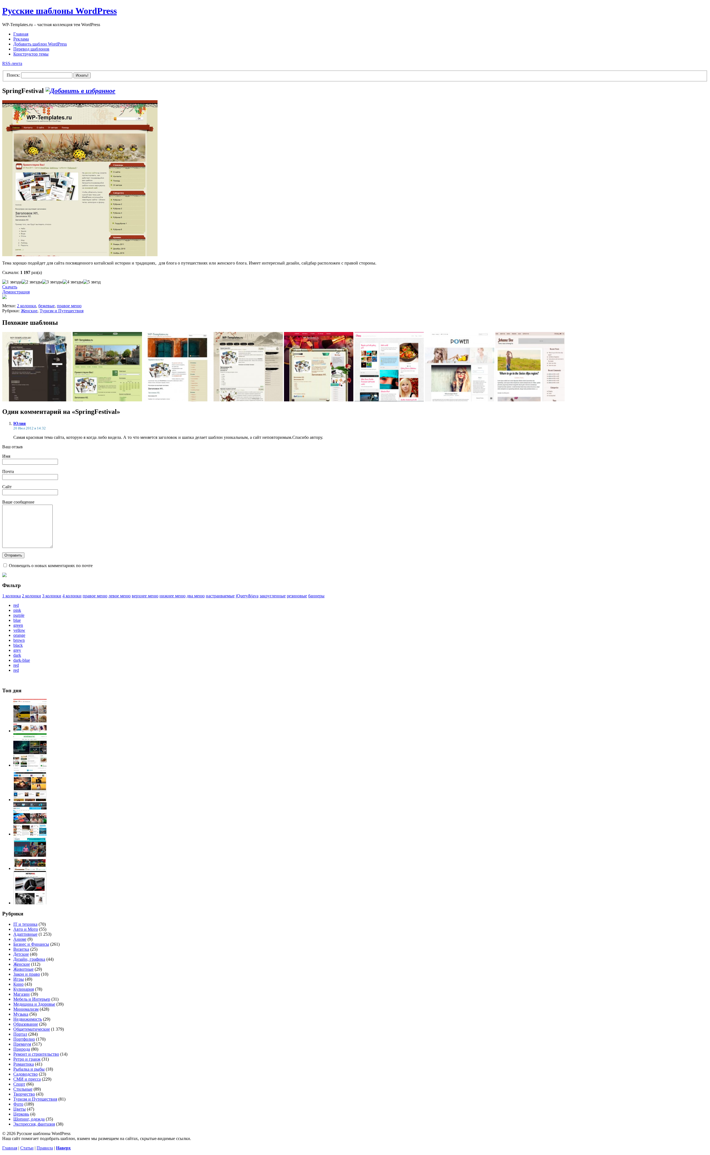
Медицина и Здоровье (34, 1004)
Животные (23, 969)
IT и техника (25, 924)
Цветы (19, 1109)
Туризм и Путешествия (61, 310)
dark (17, 655)
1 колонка (11, 595)
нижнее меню (172, 595)
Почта (8, 471)
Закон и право (26, 974)
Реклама (21, 39)
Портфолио (24, 1039)
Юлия (19, 423)
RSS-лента (12, 63)
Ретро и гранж (26, 1059)
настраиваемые (220, 595)
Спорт (19, 1084)
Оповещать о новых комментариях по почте (51, 565)
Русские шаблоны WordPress (59, 11)
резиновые (297, 595)
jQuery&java (247, 595)
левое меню (119, 595)
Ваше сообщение (18, 502)
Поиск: (13, 75)
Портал (20, 1034)
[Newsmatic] (30, 765)
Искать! (82, 75)
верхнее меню (145, 595)
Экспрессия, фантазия (34, 1124)
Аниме (19, 939)
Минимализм (26, 1009)
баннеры (316, 595)
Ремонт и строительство (36, 1054)
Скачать (9, 287)
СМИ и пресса (27, 1079)
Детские (21, 954)
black (18, 645)
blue (17, 620)
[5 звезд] (92, 282)
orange (19, 635)
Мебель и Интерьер (31, 999)
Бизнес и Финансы (31, 944)
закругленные (273, 595)
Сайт (7, 486)
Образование (25, 1024)
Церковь (21, 1114)
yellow (19, 630)
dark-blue (21, 660)
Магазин (21, 994)
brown (19, 640)
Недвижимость (27, 1019)
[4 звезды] (73, 282)
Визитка (21, 949)
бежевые (46, 305)
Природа (21, 1049)
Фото (18, 1104)
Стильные (22, 1089)
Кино (18, 984)
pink (17, 610)
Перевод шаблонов (31, 49)
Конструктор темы (31, 54)
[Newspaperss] (30, 868)
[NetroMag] (30, 902)
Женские (29, 310)
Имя (6, 456)
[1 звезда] (12, 282)
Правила (45, 1148)
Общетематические (31, 1029)
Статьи (27, 1148)
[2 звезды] (32, 282)
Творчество (24, 1094)
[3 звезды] (52, 282)
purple (18, 615)
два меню (196, 595)
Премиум (22, 1044)
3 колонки (51, 595)
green (18, 625)
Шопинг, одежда (29, 1119)
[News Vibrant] (30, 834)
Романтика (23, 1064)
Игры (18, 979)
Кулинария (23, 989)
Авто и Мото (25, 929)
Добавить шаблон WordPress (40, 44)
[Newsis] (30, 799)
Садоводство (25, 1074)
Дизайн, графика (29, 959)
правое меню (69, 305)
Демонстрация (16, 292)
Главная (20, 34)
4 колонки (72, 595)
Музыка (20, 1014)
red (16, 605)
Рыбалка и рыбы (29, 1069)
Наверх (63, 1148)
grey (17, 650)
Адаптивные (25, 934)
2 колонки (26, 305)
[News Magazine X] (30, 730)
